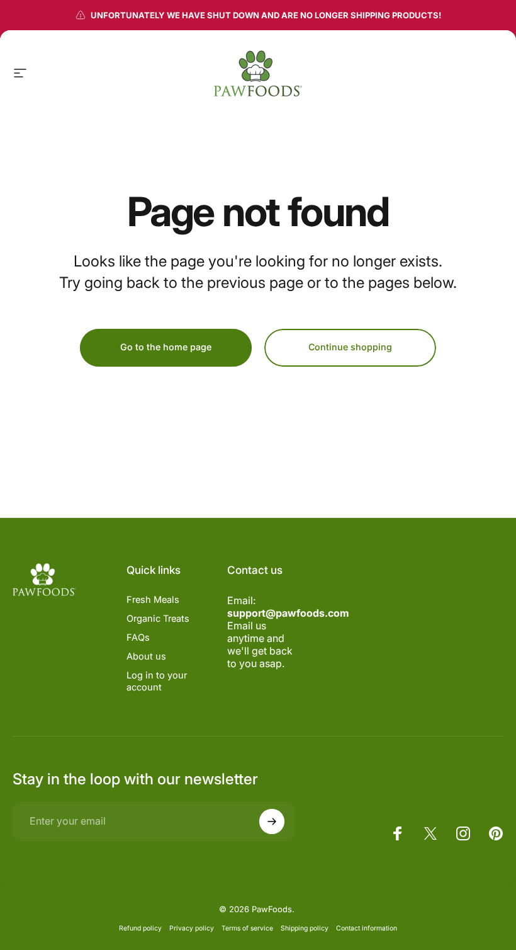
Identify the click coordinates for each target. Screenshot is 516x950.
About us (146, 656)
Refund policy (140, 928)
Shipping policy (304, 928)
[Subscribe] (271, 821)
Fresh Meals (152, 599)
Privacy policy (191, 928)
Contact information (366, 928)
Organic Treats (157, 618)
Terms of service (247, 928)
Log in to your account (156, 681)
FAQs (138, 637)
